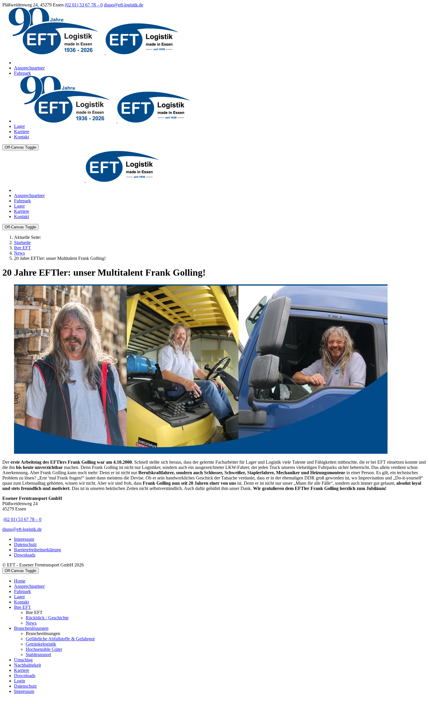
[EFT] (90, 52)
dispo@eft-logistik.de (123, 4)
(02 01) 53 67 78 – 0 (84, 4)
